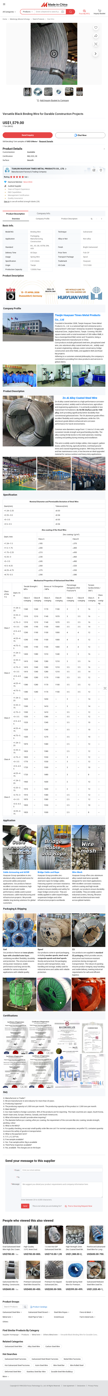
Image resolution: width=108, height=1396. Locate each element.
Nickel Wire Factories (72, 1359)
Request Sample (46, 141)
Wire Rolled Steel (76, 1365)
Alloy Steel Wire (34, 1346)
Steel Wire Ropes (60, 1312)
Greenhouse (59, 1317)
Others (5, 1321)
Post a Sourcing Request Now (78, 1206)
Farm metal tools (87, 1317)
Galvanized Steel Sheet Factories (45, 1359)
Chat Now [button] (82, 135)
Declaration (81, 1386)
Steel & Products (38, 19)
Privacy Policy (93, 1386)
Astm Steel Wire (41, 1365)
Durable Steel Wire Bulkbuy (62, 1371)
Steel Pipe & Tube (35, 1317)
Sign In (6, 201)
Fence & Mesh (85, 1312)
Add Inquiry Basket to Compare (54, 100)
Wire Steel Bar (59, 1365)
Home (5, 19)
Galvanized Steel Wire (11, 1312)
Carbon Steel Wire (52, 1346)
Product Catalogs (39, 1307)
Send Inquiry (28, 135)
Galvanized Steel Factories (15, 1359)
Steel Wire (50, 19)
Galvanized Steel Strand (38, 1312)
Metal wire (7, 1317)
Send (25, 1206)
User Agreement (68, 1386)
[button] (97, 218)
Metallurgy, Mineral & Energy (20, 19)
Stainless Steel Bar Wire (36, 1371)
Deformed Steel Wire (13, 1371)
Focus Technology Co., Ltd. (36, 1386)
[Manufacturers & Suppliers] (54, 4)
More (5, 1376)
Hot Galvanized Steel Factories (17, 1365)
